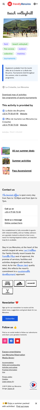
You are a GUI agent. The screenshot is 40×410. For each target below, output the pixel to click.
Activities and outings (9, 367)
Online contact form (13, 223)
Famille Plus (8, 257)
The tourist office (10, 196)
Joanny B (10, 389)
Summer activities (21, 160)
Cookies (5, 379)
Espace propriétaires (11, 351)
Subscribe (10, 318)
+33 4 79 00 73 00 (10, 125)
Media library (8, 357)
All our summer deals (23, 150)
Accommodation (8, 363)
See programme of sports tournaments (19, 97)
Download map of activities (14, 94)
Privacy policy (7, 377)
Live (3, 372)
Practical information (9, 370)
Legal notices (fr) (8, 382)
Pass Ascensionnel (22, 170)
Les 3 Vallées (30, 251)
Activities (5, 132)
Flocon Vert (22, 266)
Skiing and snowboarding (11, 365)
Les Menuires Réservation (13, 354)
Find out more (22, 406)
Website (23, 113)
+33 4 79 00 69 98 (10, 113)
